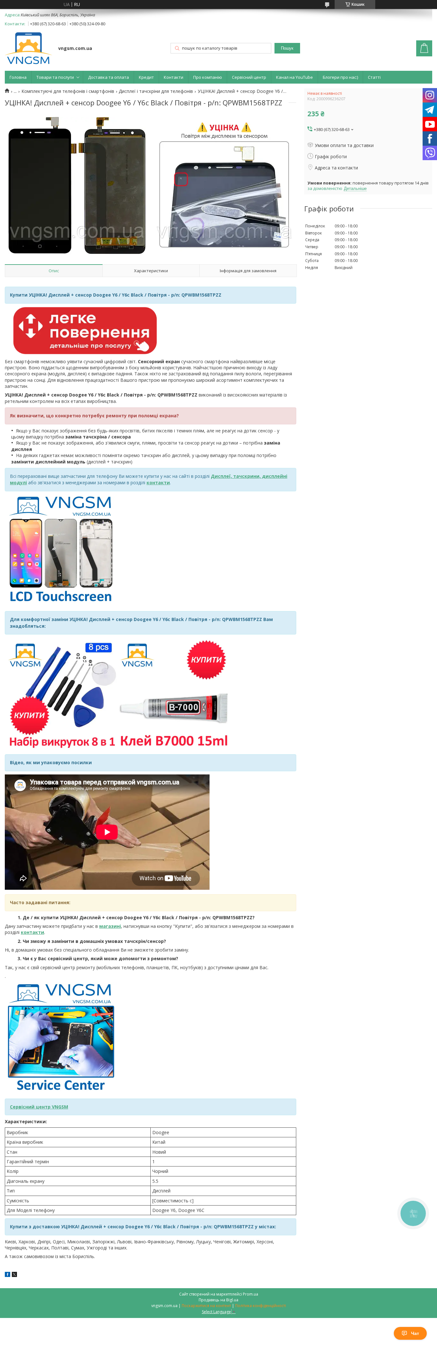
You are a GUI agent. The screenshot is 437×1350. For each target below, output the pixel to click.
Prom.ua (250, 1294)
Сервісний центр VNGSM (39, 1107)
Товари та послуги (55, 77)
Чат (415, 1333)
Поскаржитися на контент (206, 1305)
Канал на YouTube (294, 77)
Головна (18, 77)
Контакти (173, 77)
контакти (32, 932)
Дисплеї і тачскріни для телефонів (156, 91)
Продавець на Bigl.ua (218, 1300)
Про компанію (207, 77)
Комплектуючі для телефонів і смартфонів (67, 91)
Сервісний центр (249, 77)
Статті (374, 77)
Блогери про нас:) (340, 77)
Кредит (146, 77)
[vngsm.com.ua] (28, 48)
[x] (14, 1275)
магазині (110, 926)
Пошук (287, 48)
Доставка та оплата (108, 77)
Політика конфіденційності (260, 1305)
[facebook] (7, 1275)
